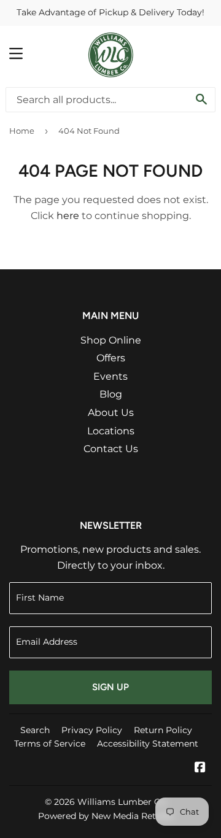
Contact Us (110, 449)
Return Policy (163, 730)
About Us (111, 412)
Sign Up (110, 687)
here (67, 215)
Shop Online (110, 340)
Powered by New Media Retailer (106, 816)
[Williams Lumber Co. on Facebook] (200, 768)
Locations (110, 431)
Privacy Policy (91, 730)
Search (35, 730)
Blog (110, 394)
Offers (110, 358)
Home (21, 131)
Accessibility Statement (147, 743)
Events (110, 376)
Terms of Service (49, 743)
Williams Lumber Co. (122, 802)
